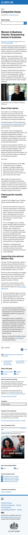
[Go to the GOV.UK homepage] (7, 2)
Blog (2, 9)
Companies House (11, 11)
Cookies (19, 509)
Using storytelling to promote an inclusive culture (7, 362)
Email (17, 374)
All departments (6, 507)
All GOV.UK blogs (6, 503)
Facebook (18, 371)
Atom (17, 468)
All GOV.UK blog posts (8, 505)
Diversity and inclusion (10, 354)
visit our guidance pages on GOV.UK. (15, 393)
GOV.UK (18, 505)
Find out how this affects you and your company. (13, 420)
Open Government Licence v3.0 (10, 517)
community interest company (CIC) (11, 124)
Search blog (5, 20)
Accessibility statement (8, 509)
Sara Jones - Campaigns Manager (9, 41)
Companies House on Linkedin (11, 476)
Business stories (9, 43)
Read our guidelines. (6, 492)
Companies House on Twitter (10, 481)
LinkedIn (5, 374)
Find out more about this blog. (9, 396)
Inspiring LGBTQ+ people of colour (20, 361)
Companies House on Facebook (11, 479)
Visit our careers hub (6, 432)
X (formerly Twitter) (8, 371)
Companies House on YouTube (10, 478)
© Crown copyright (14, 531)
